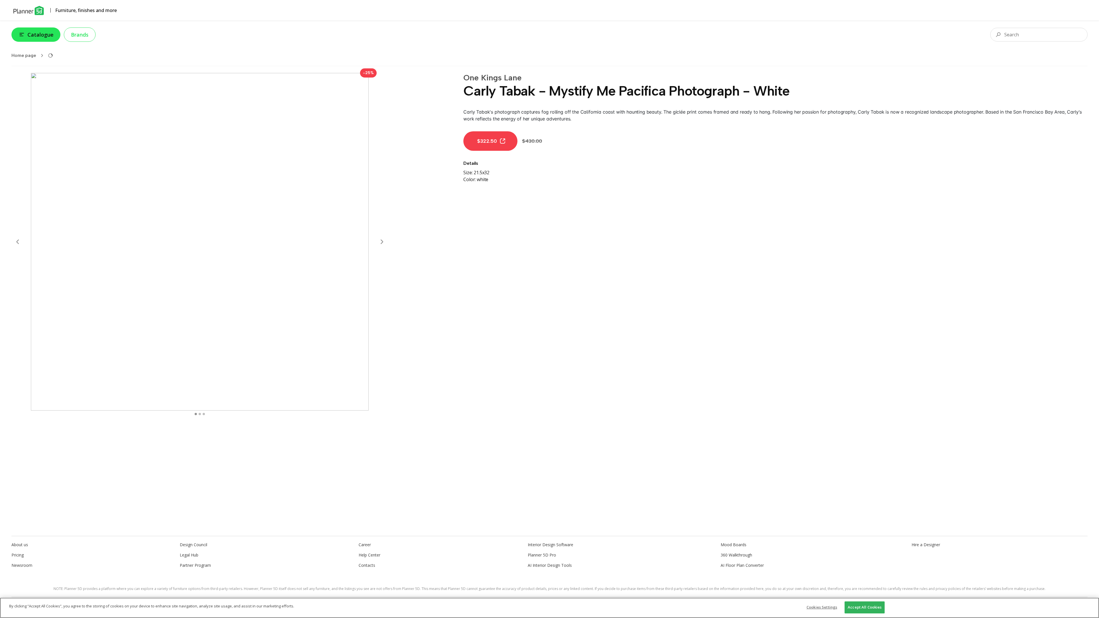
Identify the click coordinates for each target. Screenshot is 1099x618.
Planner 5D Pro (542, 555)
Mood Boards (733, 544)
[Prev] (17, 241)
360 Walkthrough (736, 555)
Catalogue (40, 34)
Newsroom (21, 565)
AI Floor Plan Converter (742, 565)
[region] (549, 608)
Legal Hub (189, 555)
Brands (79, 34)
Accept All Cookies (864, 607)
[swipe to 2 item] (204, 414)
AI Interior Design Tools (550, 565)
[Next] (381, 241)
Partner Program (195, 565)
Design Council (193, 544)
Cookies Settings (822, 607)
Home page (23, 55)
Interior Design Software (550, 544)
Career (365, 544)
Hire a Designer (926, 544)
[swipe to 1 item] (200, 414)
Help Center (369, 555)
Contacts (367, 565)
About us (19, 544)
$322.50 (487, 141)
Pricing (17, 555)
